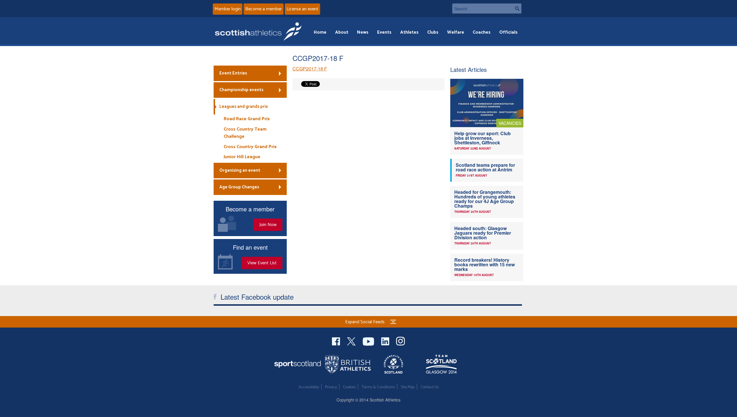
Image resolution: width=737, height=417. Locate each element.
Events (384, 32)
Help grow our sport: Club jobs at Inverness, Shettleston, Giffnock (482, 138)
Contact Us (430, 387)
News (362, 32)
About (341, 32)
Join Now (268, 225)
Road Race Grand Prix (247, 119)
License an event (302, 9)
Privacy (331, 387)
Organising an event (239, 170)
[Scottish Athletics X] (352, 340)
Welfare (455, 32)
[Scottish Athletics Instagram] (400, 340)
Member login (227, 9)
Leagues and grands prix (243, 106)
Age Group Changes (239, 187)
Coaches (482, 32)
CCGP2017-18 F (309, 68)
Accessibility (309, 387)
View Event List (262, 263)
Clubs (432, 32)
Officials (508, 32)
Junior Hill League (242, 157)
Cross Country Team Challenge (245, 133)
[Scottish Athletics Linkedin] (385, 340)
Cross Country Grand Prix (250, 147)
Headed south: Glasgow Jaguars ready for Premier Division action (482, 233)
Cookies (349, 387)
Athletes (409, 32)
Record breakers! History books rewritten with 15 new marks (484, 264)
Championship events (241, 89)
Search (515, 8)
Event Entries (233, 73)
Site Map (408, 387)
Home (320, 32)
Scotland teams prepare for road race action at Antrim (485, 167)
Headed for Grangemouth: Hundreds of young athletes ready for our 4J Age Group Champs (484, 199)
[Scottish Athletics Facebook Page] (336, 340)
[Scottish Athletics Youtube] (369, 340)
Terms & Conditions (378, 387)
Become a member (263, 9)
